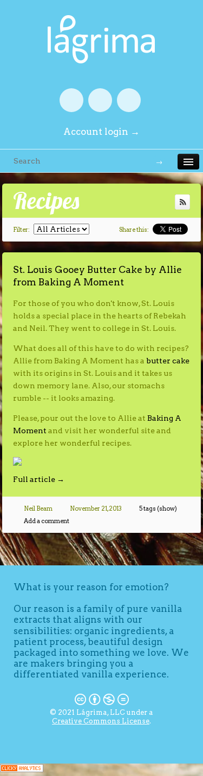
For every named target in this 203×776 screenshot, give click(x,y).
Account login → (101, 131)
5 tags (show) (158, 508)
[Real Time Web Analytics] (21, 769)
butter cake (167, 360)
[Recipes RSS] (182, 202)
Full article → (38, 479)
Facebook (71, 100)
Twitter (100, 100)
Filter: (21, 229)
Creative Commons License (100, 721)
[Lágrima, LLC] (101, 21)
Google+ (129, 100)
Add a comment (46, 521)
